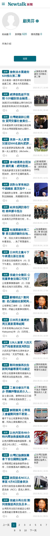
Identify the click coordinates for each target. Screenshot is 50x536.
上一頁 (6, 525)
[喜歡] (22, 88)
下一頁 (33, 530)
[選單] (3, 4)
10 (25, 530)
